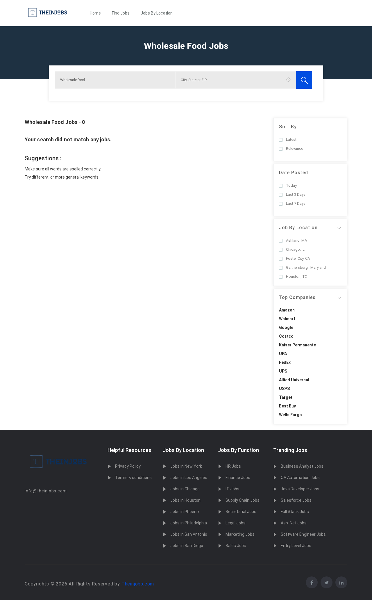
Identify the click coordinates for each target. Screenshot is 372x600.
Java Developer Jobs (300, 489)
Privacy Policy (128, 466)
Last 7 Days (295, 203)
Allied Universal (294, 380)
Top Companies (297, 297)
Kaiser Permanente (297, 345)
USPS (284, 388)
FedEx (285, 362)
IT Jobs (232, 489)
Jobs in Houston (185, 500)
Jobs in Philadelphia (188, 523)
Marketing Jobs (240, 534)
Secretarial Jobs (241, 511)
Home (95, 13)
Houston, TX (296, 276)
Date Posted (293, 172)
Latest (291, 139)
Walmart (287, 318)
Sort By (288, 126)
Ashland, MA (296, 240)
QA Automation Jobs (300, 477)
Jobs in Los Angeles (188, 477)
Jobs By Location (157, 13)
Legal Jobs (236, 523)
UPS (283, 371)
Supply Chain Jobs (243, 500)
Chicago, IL (295, 249)
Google (286, 327)
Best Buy (287, 406)
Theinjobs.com (137, 584)
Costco (286, 336)
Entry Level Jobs (296, 545)
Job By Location (298, 227)
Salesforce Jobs (296, 500)
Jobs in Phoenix (184, 511)
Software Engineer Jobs (303, 534)
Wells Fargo (290, 414)
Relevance (294, 148)
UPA (283, 353)
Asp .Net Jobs (294, 523)
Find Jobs (121, 13)
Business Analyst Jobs (302, 466)
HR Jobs (233, 466)
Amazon (287, 310)
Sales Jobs (236, 545)
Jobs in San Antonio (188, 534)
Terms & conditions (133, 477)
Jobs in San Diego (186, 545)
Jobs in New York (186, 466)
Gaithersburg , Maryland (306, 267)
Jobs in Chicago (185, 489)
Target (285, 397)
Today (291, 185)
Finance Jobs (238, 477)
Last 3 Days (295, 194)
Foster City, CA (298, 258)
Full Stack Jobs (295, 511)
